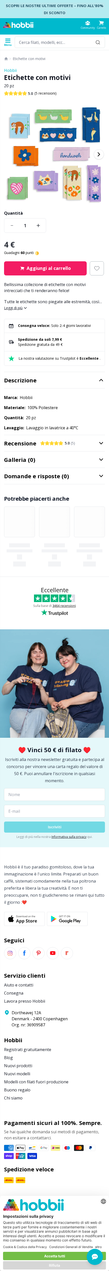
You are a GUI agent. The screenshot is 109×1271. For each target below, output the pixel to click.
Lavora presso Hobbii (24, 1001)
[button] (101, 25)
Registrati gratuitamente (27, 1049)
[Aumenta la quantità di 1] (38, 225)
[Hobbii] (18, 25)
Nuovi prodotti (18, 1065)
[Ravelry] (67, 953)
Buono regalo (17, 1090)
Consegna (13, 993)
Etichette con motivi (29, 58)
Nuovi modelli (17, 1074)
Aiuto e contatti (18, 985)
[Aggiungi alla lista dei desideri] (97, 268)
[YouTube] (53, 953)
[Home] (6, 59)
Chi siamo (13, 1098)
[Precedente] (10, 154)
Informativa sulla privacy (68, 837)
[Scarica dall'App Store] (24, 919)
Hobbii (10, 70)
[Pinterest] (38, 953)
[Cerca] (98, 42)
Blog (8, 1057)
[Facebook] (24, 953)
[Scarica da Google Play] (67, 919)
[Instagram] (10, 953)
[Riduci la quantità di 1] (12, 225)
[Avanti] (99, 154)
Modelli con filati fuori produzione (36, 1082)
